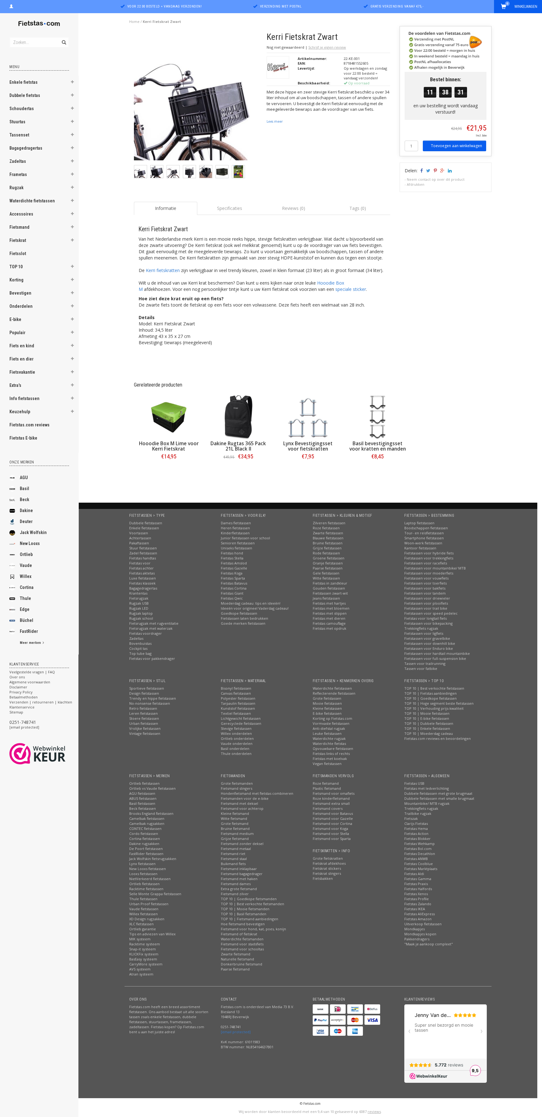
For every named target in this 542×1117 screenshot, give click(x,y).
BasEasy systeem (143, 959)
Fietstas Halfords (418, 888)
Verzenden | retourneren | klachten (40, 702)
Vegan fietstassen (327, 763)
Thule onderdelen (236, 753)
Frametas (18, 174)
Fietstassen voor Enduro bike (428, 648)
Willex (25, 576)
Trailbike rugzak (417, 813)
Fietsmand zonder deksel (242, 843)
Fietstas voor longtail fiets (425, 618)
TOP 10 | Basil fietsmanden (243, 913)
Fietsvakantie (22, 372)
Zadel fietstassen (143, 553)
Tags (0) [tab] (357, 208)
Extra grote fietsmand (239, 888)
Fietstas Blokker (417, 838)
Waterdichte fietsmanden (242, 939)
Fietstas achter (141, 568)
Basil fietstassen (142, 803)
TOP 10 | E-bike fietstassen (426, 718)
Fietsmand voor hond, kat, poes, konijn (253, 929)
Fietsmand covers (328, 808)
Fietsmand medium (237, 833)
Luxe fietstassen (142, 578)
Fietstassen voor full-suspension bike (435, 658)
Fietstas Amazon (418, 919)
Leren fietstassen (143, 713)
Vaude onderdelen (236, 743)
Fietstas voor (140, 563)
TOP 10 (16, 266)
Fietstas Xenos (416, 893)
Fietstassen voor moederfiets (428, 573)
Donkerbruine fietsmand (241, 964)
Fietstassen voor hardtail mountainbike (437, 653)
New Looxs (30, 543)
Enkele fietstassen (144, 528)
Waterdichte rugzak (329, 738)
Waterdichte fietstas (329, 743)
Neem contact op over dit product (436, 179)
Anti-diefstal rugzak (329, 728)
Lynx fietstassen (142, 863)
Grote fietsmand (234, 823)
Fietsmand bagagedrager (242, 873)
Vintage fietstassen (144, 733)
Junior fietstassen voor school (245, 538)
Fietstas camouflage (329, 623)
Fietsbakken (323, 878)
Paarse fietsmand (235, 969)
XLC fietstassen (141, 924)
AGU (24, 477)
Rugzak (16, 187)
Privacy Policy (21, 692)
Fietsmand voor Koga (330, 828)
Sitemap (16, 712)
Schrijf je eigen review (327, 47)
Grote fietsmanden (237, 783)
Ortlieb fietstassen (144, 783)
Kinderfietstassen (235, 533)
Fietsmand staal (234, 858)
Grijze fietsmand (235, 838)
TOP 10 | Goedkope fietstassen (430, 698)
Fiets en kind (21, 345)
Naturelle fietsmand (237, 959)
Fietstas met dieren (329, 618)
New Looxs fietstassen (147, 868)
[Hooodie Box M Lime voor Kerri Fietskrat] (169, 417)
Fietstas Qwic (232, 598)
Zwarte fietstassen (328, 533)
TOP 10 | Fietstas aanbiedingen (430, 693)
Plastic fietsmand (327, 788)
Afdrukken (415, 184)
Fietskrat (17, 240)
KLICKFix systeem (143, 954)
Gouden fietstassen (329, 588)
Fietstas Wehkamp (419, 843)
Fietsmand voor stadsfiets (242, 944)
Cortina (27, 587)
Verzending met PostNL (281, 6)
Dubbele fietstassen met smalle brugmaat (439, 798)
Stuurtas (17, 121)
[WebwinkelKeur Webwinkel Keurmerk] (48, 753)
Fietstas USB (414, 783)
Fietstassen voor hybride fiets (429, 553)
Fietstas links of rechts (331, 753)
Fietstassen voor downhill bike (429, 643)
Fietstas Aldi (414, 873)
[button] (72, 83)
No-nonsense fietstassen (149, 703)
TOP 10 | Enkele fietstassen (427, 728)
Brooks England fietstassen (151, 813)
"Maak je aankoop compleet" (428, 944)
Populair (17, 332)
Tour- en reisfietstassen (424, 533)
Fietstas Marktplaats (420, 868)
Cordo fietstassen (143, 833)
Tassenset (19, 134)
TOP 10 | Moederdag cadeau (428, 733)
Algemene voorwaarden (29, 682)
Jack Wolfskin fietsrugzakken (152, 858)
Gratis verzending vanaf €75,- (397, 6)
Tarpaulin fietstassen (238, 703)
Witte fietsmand (234, 818)
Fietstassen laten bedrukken (244, 618)
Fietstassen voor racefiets (425, 563)
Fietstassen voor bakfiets (424, 588)
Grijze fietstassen (327, 548)
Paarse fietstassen (328, 568)
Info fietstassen (24, 398)
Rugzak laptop (141, 613)
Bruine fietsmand (235, 828)
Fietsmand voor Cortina (332, 823)
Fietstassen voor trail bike (425, 608)
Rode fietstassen (326, 553)
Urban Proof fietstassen (148, 903)
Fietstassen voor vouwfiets (426, 578)
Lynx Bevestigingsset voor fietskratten (307, 446)
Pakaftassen (139, 543)
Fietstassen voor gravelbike (427, 638)
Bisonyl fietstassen (236, 688)
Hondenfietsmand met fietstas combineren (257, 793)
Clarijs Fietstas (416, 823)
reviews (374, 1111)
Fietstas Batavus (234, 583)
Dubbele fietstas (24, 95)
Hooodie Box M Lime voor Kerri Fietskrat (169, 446)
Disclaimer (18, 687)
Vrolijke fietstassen (145, 728)
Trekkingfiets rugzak (421, 628)
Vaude (26, 565)
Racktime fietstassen (146, 888)
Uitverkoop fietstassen (423, 924)
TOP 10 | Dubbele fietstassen (428, 723)
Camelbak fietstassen (146, 818)
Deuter (26, 521)
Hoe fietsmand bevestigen (243, 924)
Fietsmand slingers (236, 788)
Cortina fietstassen (144, 838)
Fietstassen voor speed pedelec (431, 613)
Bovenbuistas (140, 643)
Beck (24, 499)
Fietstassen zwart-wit (330, 593)
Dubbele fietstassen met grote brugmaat (438, 793)
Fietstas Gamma (417, 878)
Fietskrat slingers (327, 873)
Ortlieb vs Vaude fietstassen (152, 788)
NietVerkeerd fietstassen (150, 878)
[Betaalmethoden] (320, 1009)
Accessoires (21, 213)
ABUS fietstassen (143, 798)
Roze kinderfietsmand (331, 798)
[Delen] (421, 171)
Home (134, 21)
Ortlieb (26, 554)
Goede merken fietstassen (243, 623)
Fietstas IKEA (414, 908)
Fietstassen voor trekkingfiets (428, 558)
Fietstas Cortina (234, 588)
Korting (16, 279)
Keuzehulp (19, 411)
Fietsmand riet (233, 853)
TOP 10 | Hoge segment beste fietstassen (439, 703)
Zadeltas (17, 161)
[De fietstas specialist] (39, 23)
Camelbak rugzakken (146, 823)
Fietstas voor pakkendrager (152, 658)
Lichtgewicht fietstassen (241, 718)
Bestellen (169, 469)
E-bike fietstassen (327, 713)
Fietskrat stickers (327, 868)
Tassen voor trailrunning (424, 663)
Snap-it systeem (142, 949)
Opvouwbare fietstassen (333, 748)
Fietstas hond (232, 553)
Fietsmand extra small (331, 803)
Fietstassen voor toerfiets (425, 583)
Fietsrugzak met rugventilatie (153, 623)
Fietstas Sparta (233, 578)
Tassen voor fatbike (420, 668)
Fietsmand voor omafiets (333, 793)
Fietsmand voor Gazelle (333, 818)
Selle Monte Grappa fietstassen (155, 893)
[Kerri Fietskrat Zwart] (198, 98)
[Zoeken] (63, 39)
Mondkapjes (414, 929)
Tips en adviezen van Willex (152, 934)
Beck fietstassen (142, 808)
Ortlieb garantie (142, 929)
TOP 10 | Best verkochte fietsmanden (252, 903)
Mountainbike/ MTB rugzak (426, 803)
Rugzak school (141, 618)
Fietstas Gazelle (234, 568)
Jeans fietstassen (326, 598)
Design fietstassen (144, 693)
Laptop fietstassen (419, 523)
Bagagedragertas (25, 148)
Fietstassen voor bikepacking (428, 623)
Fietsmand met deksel (239, 803)
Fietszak (411, 818)
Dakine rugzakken (144, 843)
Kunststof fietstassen (238, 708)
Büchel (26, 620)
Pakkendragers (416, 939)
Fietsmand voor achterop (242, 808)
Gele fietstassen (326, 573)
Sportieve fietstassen (146, 688)
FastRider (29, 631)
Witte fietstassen (326, 578)
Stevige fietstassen (236, 728)
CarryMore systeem (145, 964)
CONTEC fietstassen (145, 828)
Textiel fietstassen (236, 713)
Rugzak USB (139, 603)
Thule (25, 598)
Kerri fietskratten (163, 270)
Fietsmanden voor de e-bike (244, 798)
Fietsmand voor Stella (331, 833)
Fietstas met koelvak (330, 758)
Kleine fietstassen (327, 708)
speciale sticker (350, 289)
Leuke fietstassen (327, 733)
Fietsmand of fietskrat (239, 934)
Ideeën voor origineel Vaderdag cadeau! (255, 608)
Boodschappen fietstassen (426, 528)
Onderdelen (21, 306)
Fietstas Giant (232, 593)
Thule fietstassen (143, 898)
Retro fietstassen (143, 708)
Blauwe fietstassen (328, 538)
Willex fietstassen (143, 913)
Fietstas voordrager (145, 633)
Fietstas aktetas (142, 573)
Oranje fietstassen (328, 563)
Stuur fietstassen (143, 548)
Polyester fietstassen (238, 698)
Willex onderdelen (236, 733)
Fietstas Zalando (417, 903)
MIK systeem (140, 939)
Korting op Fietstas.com (332, 718)
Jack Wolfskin (33, 532)
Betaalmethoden (23, 697)
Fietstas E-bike (23, 438)
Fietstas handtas (142, 558)
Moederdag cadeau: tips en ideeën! (250, 603)
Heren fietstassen (235, 528)
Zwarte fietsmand (235, 954)
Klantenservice (22, 707)
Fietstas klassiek (142, 583)
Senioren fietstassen (238, 543)
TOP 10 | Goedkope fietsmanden (249, 898)
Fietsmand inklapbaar (239, 868)
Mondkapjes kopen (420, 934)
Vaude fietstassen (143, 908)
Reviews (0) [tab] (293, 208)
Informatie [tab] (165, 208)
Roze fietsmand (326, 783)
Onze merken (21, 462)
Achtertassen (140, 538)
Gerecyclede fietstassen (241, 723)
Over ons (17, 677)
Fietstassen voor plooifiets (426, 603)
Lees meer (275, 121)
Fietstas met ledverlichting (426, 788)
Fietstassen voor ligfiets (423, 633)
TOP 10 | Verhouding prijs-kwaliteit (434, 708)
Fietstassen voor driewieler (427, 598)
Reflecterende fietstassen (334, 693)
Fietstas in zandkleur (330, 583)
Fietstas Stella (232, 558)
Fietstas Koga (231, 573)
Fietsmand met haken (239, 878)
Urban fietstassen (143, 723)
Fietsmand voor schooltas (242, 949)
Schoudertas (21, 108)
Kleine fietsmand (235, 813)
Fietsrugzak (138, 598)
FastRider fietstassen (146, 853)
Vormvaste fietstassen (331, 723)
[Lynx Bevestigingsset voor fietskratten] (308, 417)
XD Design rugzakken (146, 919)
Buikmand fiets (233, 863)
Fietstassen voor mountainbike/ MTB (435, 568)
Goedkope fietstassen (239, 613)
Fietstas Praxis (416, 883)
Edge (24, 609)
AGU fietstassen (142, 793)
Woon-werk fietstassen (423, 543)
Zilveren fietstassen (329, 523)
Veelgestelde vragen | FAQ (32, 672)
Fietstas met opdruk (329, 628)
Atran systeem (141, 974)
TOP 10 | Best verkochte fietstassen (434, 688)
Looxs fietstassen (143, 873)
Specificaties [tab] (229, 208)
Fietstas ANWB (416, 858)
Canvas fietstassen (236, 693)
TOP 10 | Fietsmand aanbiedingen (249, 919)
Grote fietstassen (327, 698)
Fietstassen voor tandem (425, 593)
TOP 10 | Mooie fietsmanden (245, 908)
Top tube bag (140, 653)
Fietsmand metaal (236, 848)
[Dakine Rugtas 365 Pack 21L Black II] (238, 417)
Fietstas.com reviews (29, 424)
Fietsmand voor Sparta (332, 838)
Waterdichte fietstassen (32, 200)
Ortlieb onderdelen (237, 738)
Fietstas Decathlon (419, 853)
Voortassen (138, 533)
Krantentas (138, 593)
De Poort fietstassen (146, 848)
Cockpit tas (138, 648)
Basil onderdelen (235, 748)
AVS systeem (140, 969)
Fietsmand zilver (235, 893)
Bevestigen (20, 293)
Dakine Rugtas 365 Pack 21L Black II (238, 446)
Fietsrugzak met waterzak (151, 628)
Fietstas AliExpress (419, 913)
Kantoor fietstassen (420, 548)
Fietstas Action (416, 833)
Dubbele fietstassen (145, 523)
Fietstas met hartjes (329, 603)
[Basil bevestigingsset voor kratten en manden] (378, 417)
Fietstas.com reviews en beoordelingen (437, 738)
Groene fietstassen (328, 558)
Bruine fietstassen (328, 543)
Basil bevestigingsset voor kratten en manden (377, 446)
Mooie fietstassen (327, 703)
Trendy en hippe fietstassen (152, 698)
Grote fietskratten (328, 858)
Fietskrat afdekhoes (329, 863)
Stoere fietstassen (144, 718)
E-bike (15, 319)
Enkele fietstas (23, 82)
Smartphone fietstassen (424, 538)
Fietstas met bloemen (331, 608)
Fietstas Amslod (234, 563)
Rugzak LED (138, 608)
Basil (24, 488)
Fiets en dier (21, 358)
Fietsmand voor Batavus (333, 813)
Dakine (26, 510)
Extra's (15, 385)
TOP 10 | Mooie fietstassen (426, 713)
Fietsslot (17, 253)
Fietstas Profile (416, 898)
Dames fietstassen (236, 523)
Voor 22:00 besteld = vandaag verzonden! (164, 6)
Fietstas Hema (416, 828)
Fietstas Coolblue (418, 863)
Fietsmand (19, 227)
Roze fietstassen (326, 528)
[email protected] (24, 727)
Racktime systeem (144, 944)
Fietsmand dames (236, 883)
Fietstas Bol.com (418, 848)
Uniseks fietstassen (236, 548)
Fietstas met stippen (330, 613)
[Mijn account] (11, 5)
